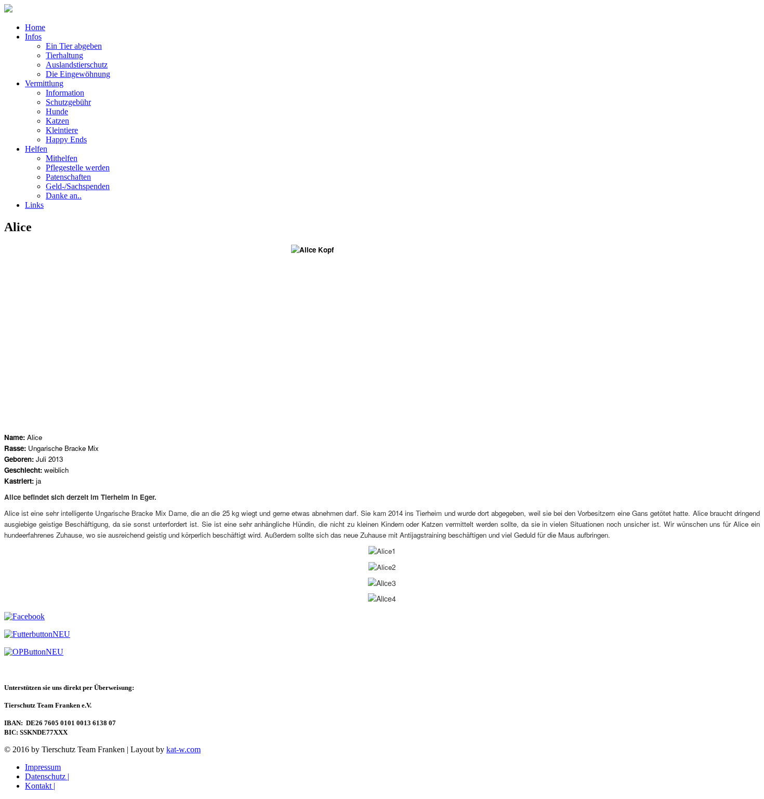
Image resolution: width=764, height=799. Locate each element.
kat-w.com (183, 749)
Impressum (43, 767)
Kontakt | (40, 785)
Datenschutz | (47, 776)
